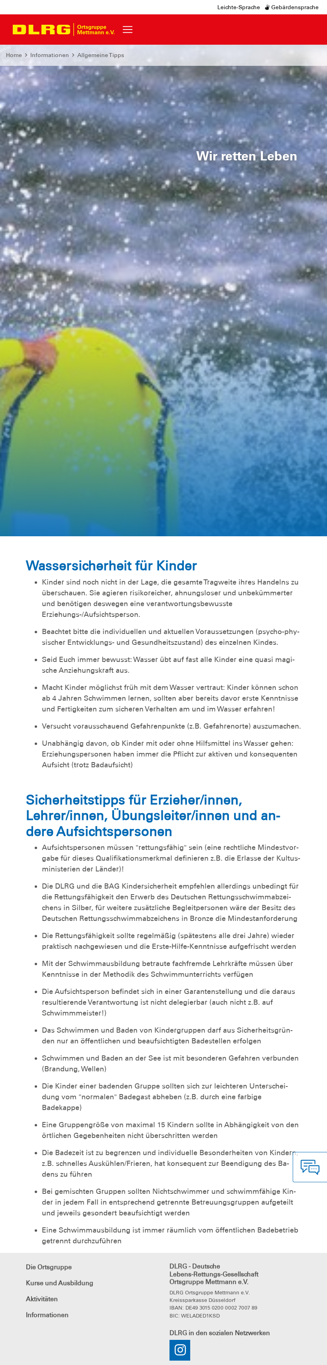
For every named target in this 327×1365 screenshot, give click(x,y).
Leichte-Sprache (238, 7)
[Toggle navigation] (127, 29)
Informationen (49, 55)
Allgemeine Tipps (100, 55)
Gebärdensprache (294, 7)
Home (14, 55)
